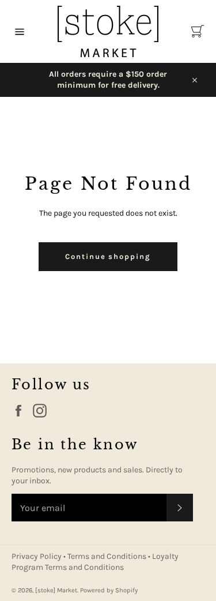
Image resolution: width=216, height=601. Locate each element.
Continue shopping (108, 256)
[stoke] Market (56, 590)
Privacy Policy (37, 556)
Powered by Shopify (109, 590)
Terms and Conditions (107, 556)
